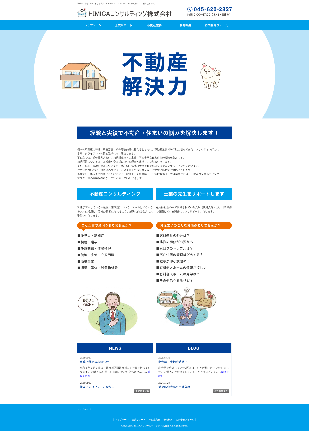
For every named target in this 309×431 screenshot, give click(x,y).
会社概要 (185, 25)
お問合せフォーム (216, 25)
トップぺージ (122, 419)
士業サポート (123, 25)
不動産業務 (154, 25)
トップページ (92, 25)
